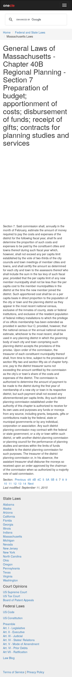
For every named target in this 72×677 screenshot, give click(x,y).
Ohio (6, 560)
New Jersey (10, 548)
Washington (10, 580)
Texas (7, 572)
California (9, 516)
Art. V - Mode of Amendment (21, 644)
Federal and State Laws (30, 32)
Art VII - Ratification (15, 652)
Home (7, 32)
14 (24, 483)
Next (31, 483)
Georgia (8, 524)
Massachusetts (12, 536)
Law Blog (9, 658)
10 (5, 483)
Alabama (8, 504)
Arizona (8, 512)
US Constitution (13, 618)
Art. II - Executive (14, 632)
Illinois (7, 528)
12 (15, 483)
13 (19, 483)
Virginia (7, 576)
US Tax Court (11, 596)
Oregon (8, 564)
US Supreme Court (15, 592)
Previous (20, 479)
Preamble (9, 624)
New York (9, 552)
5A (47, 479)
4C (39, 479)
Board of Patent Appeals (18, 600)
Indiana (7, 532)
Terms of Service (13, 672)
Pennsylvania (11, 568)
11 (10, 483)
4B (34, 479)
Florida (7, 520)
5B (52, 479)
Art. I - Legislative (14, 628)
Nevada (8, 544)
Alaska (7, 508)
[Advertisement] (36, 185)
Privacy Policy (35, 672)
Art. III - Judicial (13, 636)
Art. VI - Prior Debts (15, 648)
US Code (8, 612)
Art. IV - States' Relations (19, 640)
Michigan (8, 540)
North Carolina (12, 556)
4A (29, 479)
